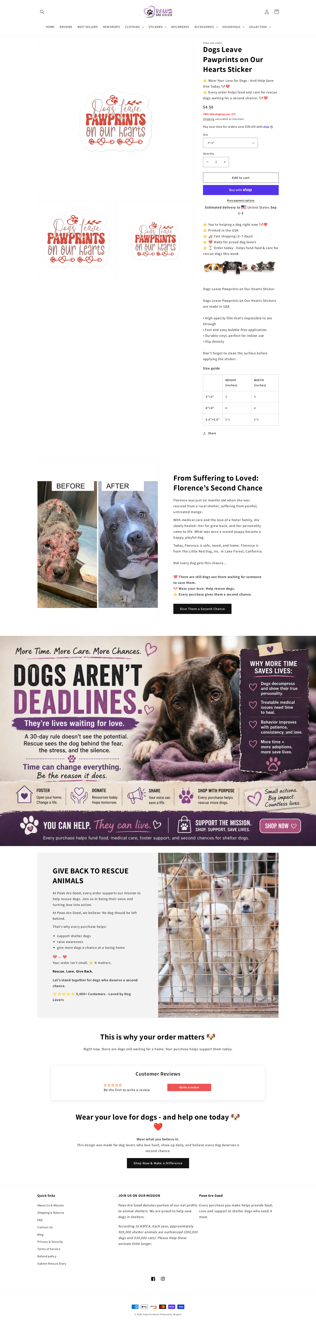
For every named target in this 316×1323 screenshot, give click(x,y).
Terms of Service (48, 1249)
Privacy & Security (50, 1242)
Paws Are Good (151, 1314)
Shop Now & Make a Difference (158, 1163)
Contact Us (45, 1227)
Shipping (208, 119)
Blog (40, 1235)
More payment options (241, 200)
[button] (42, 12)
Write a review (189, 1087)
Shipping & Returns (50, 1213)
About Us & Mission (50, 1205)
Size (205, 134)
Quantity (208, 153)
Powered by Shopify (170, 1314)
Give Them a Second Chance (202, 609)
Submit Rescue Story (51, 1264)
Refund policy (46, 1256)
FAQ (40, 1220)
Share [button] (212, 433)
